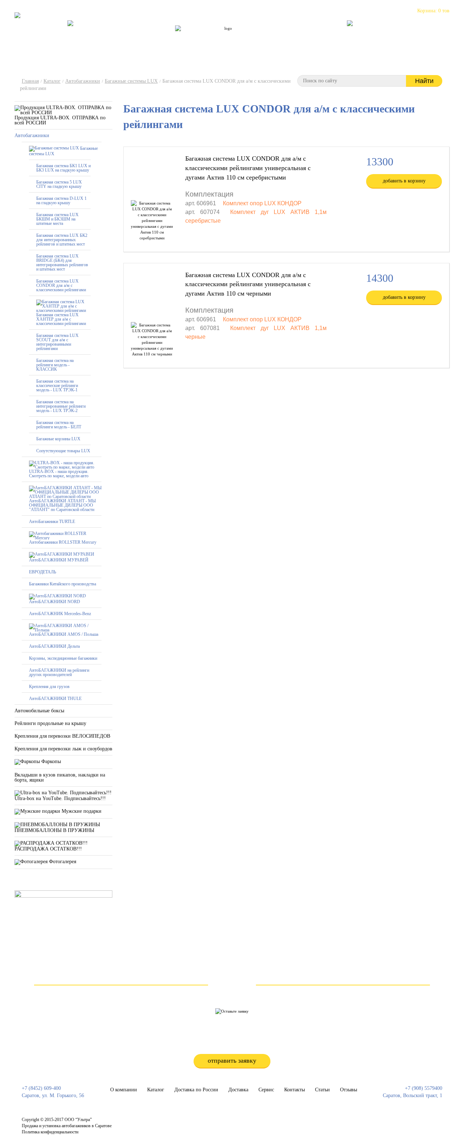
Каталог (162, 38)
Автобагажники (82, 81)
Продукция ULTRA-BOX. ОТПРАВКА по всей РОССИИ (59, 120)
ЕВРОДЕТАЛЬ (42, 571)
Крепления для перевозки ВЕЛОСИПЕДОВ (62, 736)
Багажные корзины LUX (58, 438)
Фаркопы (50, 761)
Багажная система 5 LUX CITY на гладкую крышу (59, 184)
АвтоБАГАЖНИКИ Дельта (54, 646)
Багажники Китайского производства (62, 583)
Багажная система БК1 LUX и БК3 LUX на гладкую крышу (63, 168)
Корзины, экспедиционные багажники (63, 658)
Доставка (238, 1089)
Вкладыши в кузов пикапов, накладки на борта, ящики (59, 777)
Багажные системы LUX (131, 81)
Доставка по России (203, 38)
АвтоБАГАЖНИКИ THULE (55, 698)
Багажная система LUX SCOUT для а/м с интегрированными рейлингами (57, 342)
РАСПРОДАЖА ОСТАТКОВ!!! (48, 849)
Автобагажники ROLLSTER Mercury (62, 542)
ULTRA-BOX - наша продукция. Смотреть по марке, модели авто (58, 473)
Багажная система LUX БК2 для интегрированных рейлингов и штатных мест (61, 240)
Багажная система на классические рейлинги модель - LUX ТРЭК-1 (57, 385)
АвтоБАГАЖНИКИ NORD (54, 601)
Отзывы (325, 38)
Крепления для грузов (49, 686)
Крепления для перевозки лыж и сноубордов (63, 748)
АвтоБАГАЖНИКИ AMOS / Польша (63, 634)
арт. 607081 (202, 328)
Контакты (271, 38)
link (222, 1123)
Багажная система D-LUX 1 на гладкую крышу (61, 200)
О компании (130, 38)
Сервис (243, 38)
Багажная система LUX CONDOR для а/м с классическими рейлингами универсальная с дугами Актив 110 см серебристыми (248, 168)
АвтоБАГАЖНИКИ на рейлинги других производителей (59, 672)
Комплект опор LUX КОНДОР (262, 203)
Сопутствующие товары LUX (63, 450)
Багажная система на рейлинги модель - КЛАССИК (55, 365)
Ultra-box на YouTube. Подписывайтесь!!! (60, 798)
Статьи (299, 38)
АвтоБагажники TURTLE (52, 521)
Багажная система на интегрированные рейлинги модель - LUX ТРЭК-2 (61, 406)
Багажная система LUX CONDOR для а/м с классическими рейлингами (61, 285)
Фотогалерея (61, 861)
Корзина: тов (433, 10)
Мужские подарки (81, 811)
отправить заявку (232, 1060)
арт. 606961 (200, 203)
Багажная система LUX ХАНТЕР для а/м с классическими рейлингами (61, 319)
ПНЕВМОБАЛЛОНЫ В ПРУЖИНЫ (54, 830)
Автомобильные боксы (39, 710)
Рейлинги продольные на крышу (50, 723)
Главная (30, 81)
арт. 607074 (202, 212)
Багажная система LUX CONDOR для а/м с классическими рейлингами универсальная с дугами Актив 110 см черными (248, 284)
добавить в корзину (404, 181)
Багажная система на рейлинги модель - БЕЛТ (58, 424)
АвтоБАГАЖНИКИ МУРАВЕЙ (58, 560)
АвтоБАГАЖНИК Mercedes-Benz (60, 613)
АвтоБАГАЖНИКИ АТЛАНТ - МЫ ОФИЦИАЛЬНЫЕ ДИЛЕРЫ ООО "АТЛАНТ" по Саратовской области (62, 505)
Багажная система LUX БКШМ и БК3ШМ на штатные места (57, 219)
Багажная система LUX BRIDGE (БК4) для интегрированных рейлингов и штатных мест (62, 263)
